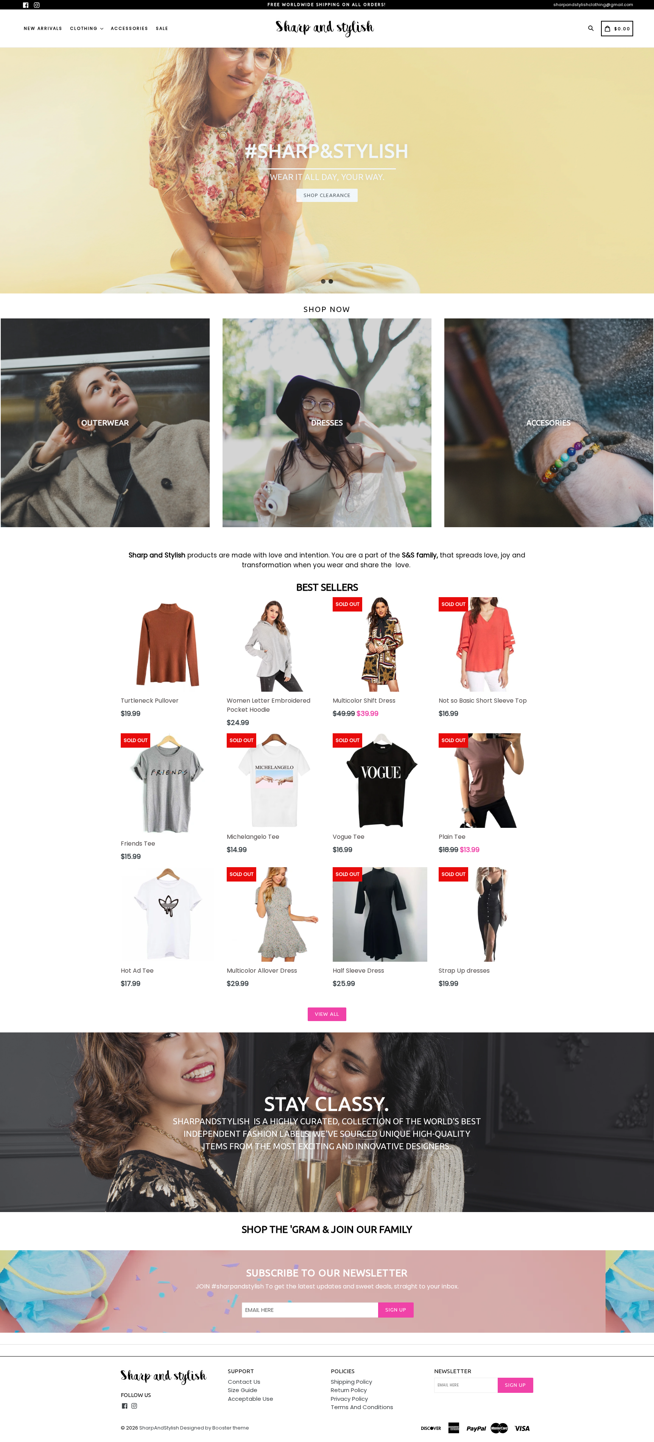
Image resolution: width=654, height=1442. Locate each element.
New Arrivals (43, 28)
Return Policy (349, 1390)
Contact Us (244, 1382)
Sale (162, 28)
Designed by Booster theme (214, 1427)
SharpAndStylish (159, 1427)
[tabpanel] (327, 170)
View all (327, 1014)
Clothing (85, 28)
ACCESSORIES (129, 28)
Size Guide (242, 1390)
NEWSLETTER (452, 1371)
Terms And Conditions (362, 1407)
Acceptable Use (250, 1399)
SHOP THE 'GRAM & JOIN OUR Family (327, 1229)
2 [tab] (331, 281)
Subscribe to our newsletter (327, 1272)
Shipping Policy (351, 1382)
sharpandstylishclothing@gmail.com (593, 5)
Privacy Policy (349, 1399)
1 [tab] (323, 281)
